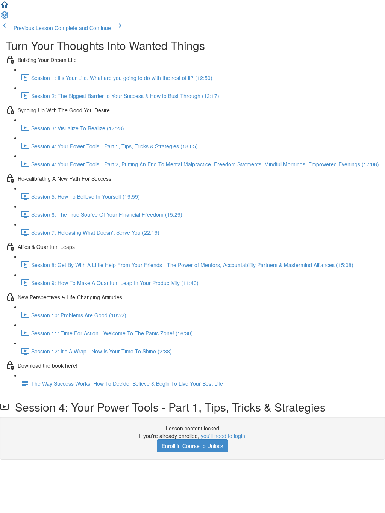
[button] (4, 7)
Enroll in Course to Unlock (192, 446)
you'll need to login (223, 435)
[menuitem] (4, 17)
